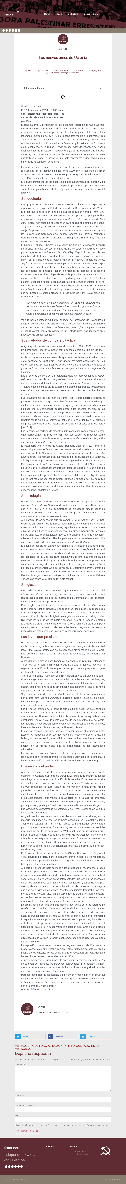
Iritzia (59, 14)
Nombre (19, 1096)
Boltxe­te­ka (73, 14)
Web (17, 1115)
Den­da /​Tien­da (91, 14)
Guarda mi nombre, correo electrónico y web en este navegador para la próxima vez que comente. (63, 1125)
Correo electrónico (24, 1105)
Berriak (47, 14)
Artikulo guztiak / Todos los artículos (53, 1013)
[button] (101, 88)
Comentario (21, 1064)
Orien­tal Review (44, 989)
